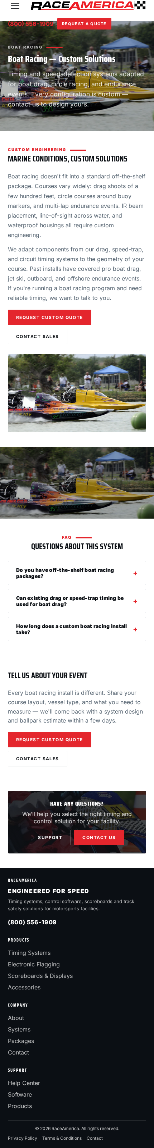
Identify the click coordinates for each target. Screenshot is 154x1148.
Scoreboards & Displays (40, 975)
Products (20, 1106)
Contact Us (99, 837)
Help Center (24, 1082)
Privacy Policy (22, 1138)
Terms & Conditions (62, 1138)
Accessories (24, 987)
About (16, 1017)
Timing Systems (29, 952)
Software (20, 1094)
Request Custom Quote (49, 317)
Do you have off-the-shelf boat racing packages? (65, 573)
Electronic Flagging (34, 964)
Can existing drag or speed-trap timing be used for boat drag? (70, 601)
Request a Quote (84, 23)
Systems (19, 1029)
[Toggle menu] (15, 6)
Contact (18, 1052)
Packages (21, 1040)
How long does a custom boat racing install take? (71, 629)
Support (50, 837)
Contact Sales (37, 336)
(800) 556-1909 (31, 23)
